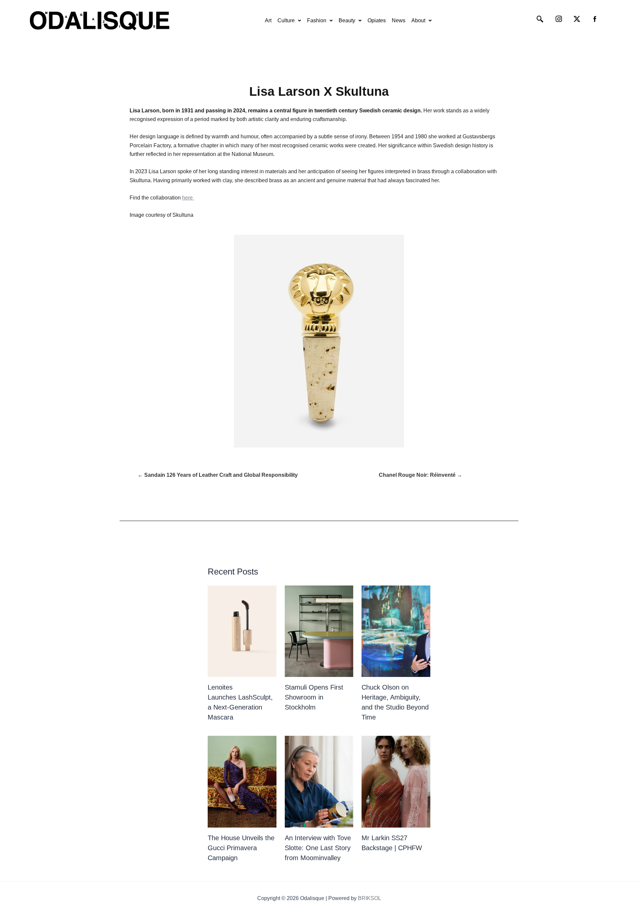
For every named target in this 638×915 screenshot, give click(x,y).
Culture (286, 20)
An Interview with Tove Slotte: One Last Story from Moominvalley (318, 847)
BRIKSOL (369, 898)
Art (268, 20)
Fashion (316, 20)
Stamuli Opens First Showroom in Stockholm (314, 697)
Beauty (347, 20)
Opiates (377, 20)
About (418, 20)
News (398, 20)
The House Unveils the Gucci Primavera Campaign (241, 847)
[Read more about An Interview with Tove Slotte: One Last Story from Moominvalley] (319, 782)
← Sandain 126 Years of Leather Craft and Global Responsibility (218, 475)
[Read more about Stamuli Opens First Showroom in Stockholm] (319, 631)
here (188, 197)
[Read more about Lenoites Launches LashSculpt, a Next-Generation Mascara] (242, 631)
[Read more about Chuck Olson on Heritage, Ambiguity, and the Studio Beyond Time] (396, 631)
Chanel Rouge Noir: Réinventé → (420, 475)
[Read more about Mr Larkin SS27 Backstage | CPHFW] (396, 782)
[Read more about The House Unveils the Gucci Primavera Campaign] (242, 782)
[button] (289, 20)
